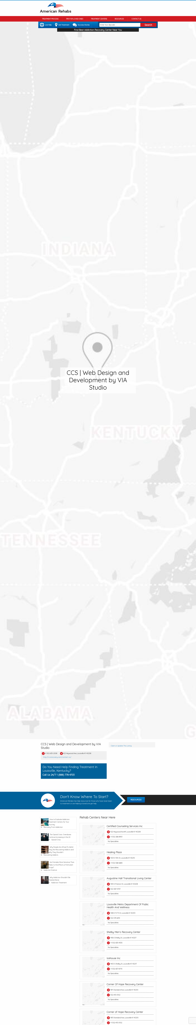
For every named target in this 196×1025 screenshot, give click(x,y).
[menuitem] (50, 19)
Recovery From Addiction (53, 827)
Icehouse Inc (113, 958)
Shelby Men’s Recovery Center (123, 932)
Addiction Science (50, 870)
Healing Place (114, 852)
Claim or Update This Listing (121, 746)
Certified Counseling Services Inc (125, 826)
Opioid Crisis (56, 840)
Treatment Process (50, 19)
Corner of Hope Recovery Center (125, 1011)
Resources (119, 19)
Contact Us (136, 19)
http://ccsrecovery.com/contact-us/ (57, 757)
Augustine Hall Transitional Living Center (129, 878)
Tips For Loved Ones (74, 19)
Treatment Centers (99, 19)
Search (148, 24)
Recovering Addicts (51, 855)
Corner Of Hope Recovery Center (125, 984)
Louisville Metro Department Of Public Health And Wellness (128, 906)
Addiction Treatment (59, 883)
